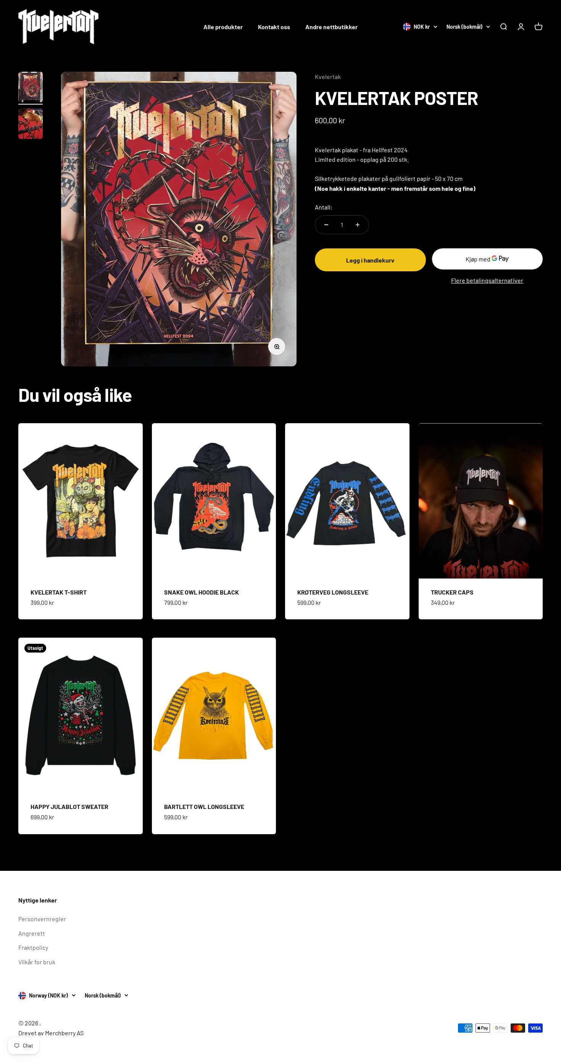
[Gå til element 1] (30, 88)
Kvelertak (328, 76)
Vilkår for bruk (36, 961)
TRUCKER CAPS (452, 592)
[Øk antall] (358, 225)
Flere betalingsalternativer (487, 280)
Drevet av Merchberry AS (51, 1032)
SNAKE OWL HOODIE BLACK (201, 592)
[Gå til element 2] (30, 124)
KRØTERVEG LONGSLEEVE (332, 592)
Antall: (323, 207)
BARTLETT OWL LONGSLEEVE (204, 806)
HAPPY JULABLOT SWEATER (69, 806)
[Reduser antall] (326, 225)
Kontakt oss (274, 26)
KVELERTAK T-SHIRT (59, 592)
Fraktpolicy (33, 947)
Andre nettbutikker (331, 26)
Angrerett (31, 933)
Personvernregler (42, 918)
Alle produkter (223, 26)
